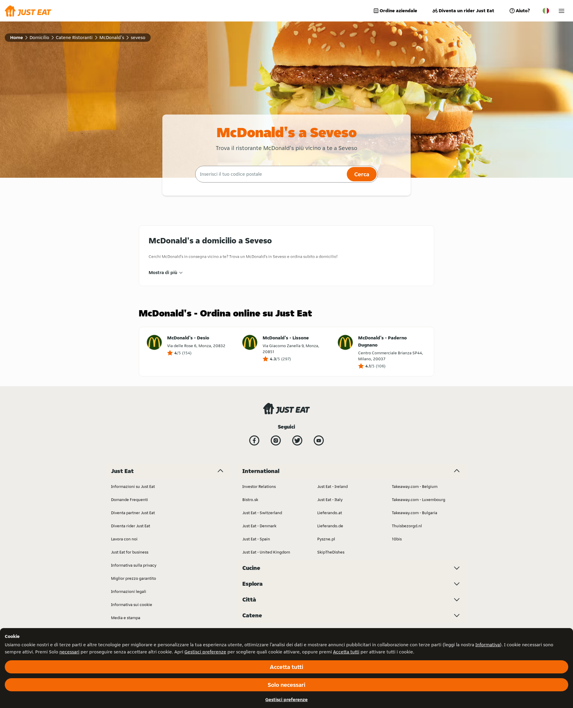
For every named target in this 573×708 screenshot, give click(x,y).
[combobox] (270, 174)
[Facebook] (254, 440)
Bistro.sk (250, 499)
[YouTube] (319, 440)
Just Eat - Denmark (259, 525)
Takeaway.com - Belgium (415, 486)
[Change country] (545, 10)
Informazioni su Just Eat (133, 486)
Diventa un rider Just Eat (466, 10)
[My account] (561, 11)
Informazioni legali (128, 591)
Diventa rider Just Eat (130, 525)
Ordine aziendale (398, 10)
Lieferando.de (330, 525)
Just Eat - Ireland (332, 486)
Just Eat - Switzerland (262, 512)
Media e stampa (125, 617)
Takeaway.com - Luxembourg (418, 499)
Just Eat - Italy (330, 499)
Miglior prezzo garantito (133, 578)
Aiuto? (523, 10)
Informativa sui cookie (131, 604)
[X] (297, 440)
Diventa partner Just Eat (133, 512)
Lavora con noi (124, 539)
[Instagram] (276, 440)
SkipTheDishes (330, 552)
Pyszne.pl (326, 539)
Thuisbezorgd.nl (407, 525)
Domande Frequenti (129, 499)
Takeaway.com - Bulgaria (414, 512)
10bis (397, 539)
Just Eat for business (129, 552)
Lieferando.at (329, 512)
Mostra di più (163, 272)
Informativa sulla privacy (133, 565)
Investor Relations (259, 486)
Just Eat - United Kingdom (266, 552)
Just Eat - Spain (256, 539)
